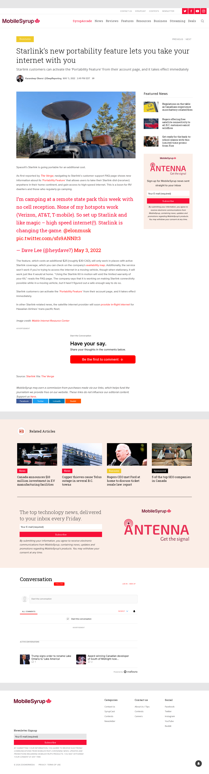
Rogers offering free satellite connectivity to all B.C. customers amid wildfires (176, 124)
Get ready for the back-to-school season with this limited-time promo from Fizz (176, 141)
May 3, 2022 (87, 250)
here (33, 396)
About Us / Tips (142, 706)
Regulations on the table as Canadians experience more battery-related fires (177, 106)
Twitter (40, 401)
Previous (177, 39)
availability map (95, 265)
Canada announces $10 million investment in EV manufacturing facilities (36, 481)
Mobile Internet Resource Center (50, 320)
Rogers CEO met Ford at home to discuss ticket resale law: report (123, 481)
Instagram (170, 716)
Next (188, 39)
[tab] (28, 611)
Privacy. (43, 764)
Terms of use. (54, 764)
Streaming (177, 21)
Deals (192, 21)
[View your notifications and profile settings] (134, 611)
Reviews (112, 21)
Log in (125, 584)
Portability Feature (54, 180)
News (99, 21)
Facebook (24, 401)
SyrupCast (140, 11)
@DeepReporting (53, 78)
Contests (154, 11)
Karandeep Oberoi (34, 78)
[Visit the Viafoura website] (130, 671)
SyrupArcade (82, 21)
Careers (139, 716)
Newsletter (168, 11)
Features (127, 21)
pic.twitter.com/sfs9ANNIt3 (48, 238)
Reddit (73, 401)
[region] (78, 625)
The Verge (46, 175)
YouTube (169, 721)
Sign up (132, 584)
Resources (143, 21)
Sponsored (160, 470)
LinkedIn (57, 401)
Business (160, 21)
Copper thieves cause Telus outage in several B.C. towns (82, 481)
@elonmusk (77, 230)
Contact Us (126, 11)
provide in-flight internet (115, 304)
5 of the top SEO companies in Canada (171, 479)
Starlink (31, 376)
